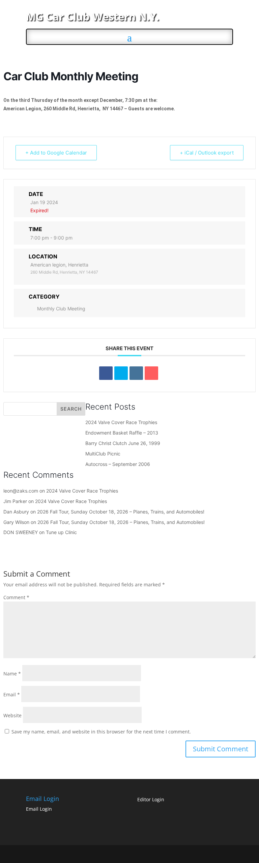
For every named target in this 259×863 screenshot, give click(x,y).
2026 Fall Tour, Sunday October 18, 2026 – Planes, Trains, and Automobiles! (120, 511)
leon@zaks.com (20, 491)
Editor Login (150, 799)
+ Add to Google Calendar (56, 152)
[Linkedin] (136, 373)
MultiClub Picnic (102, 453)
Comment (16, 597)
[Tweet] (121, 373)
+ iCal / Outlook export (207, 152)
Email (11, 694)
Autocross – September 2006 (117, 464)
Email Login (39, 809)
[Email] (151, 373)
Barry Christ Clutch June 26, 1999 (122, 443)
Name (12, 673)
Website (12, 715)
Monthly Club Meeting (61, 308)
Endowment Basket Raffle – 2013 (121, 433)
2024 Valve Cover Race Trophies (121, 422)
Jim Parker (15, 501)
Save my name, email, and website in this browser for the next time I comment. (101, 731)
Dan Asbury (16, 511)
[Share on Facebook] (106, 373)
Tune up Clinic (61, 532)
